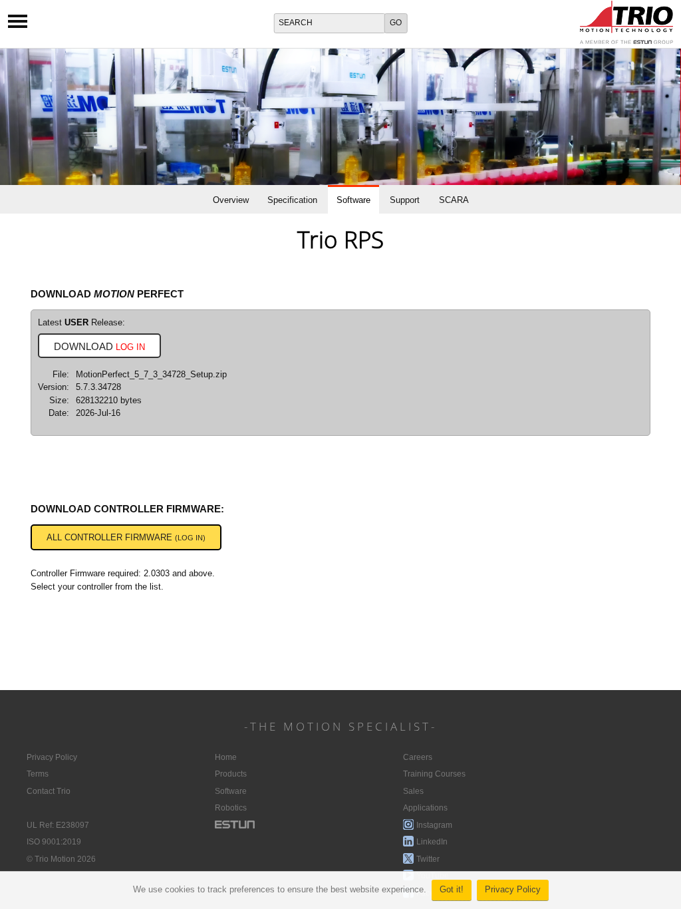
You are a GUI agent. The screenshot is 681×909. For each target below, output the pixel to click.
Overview (231, 200)
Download (99, 346)
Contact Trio (48, 791)
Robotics (231, 808)
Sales (413, 791)
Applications (425, 808)
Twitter (428, 859)
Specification (292, 200)
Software (353, 200)
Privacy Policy (513, 889)
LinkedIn (432, 841)
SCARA (454, 200)
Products (231, 774)
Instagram (434, 825)
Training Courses (434, 774)
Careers (417, 757)
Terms (38, 774)
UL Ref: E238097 (58, 825)
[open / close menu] (17, 26)
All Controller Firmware (126, 537)
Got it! (452, 889)
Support (405, 200)
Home (226, 757)
